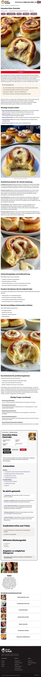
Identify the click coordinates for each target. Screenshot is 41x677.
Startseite (2, 5)
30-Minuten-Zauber (18, 662)
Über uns (3, 664)
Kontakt (2, 666)
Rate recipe (7, 449)
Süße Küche (17, 664)
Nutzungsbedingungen (32, 662)
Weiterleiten (7, 452)
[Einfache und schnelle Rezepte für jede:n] (8, 2)
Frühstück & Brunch (18, 666)
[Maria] (9, 576)
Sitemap (29, 664)
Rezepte (7, 5)
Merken (23, 449)
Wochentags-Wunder (18, 669)
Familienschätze (18, 668)
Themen (2, 662)
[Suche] (38, 2)
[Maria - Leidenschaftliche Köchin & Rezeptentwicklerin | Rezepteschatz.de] (9, 567)
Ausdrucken (15, 449)
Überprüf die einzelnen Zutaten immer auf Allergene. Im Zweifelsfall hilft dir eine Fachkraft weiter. (18, 557)
